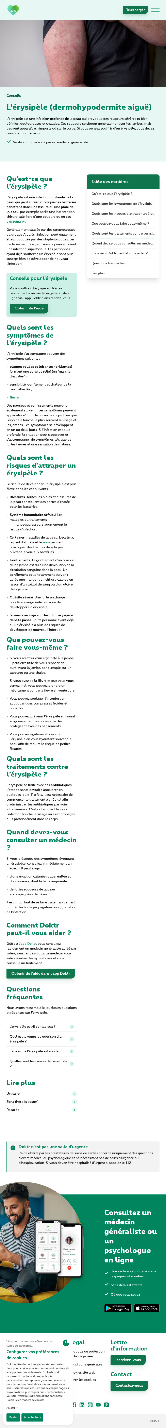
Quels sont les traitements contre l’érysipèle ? (126, 233)
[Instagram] (90, 1404)
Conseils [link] (13, 96)
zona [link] (46, 542)
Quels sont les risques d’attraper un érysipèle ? (126, 213)
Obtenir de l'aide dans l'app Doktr (40, 973)
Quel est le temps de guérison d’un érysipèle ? (37, 1039)
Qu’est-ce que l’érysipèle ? (112, 194)
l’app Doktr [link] (27, 943)
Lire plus (98, 273)
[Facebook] (73, 1404)
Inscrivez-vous (128, 1360)
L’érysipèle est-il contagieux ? (33, 1026)
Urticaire (13, 1093)
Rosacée (12, 1109)
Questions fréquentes (108, 263)
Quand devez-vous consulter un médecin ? (125, 243)
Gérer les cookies (82, 1379)
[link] (13, 10)
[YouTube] (98, 1404)
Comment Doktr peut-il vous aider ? (120, 253)
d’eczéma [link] (13, 221)
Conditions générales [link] (85, 1364)
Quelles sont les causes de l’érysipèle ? (38, 1064)
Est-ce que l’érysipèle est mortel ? (36, 1051)
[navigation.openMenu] (155, 10)
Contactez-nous (129, 1386)
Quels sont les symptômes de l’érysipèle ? (124, 203)
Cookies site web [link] (82, 1372)
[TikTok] (106, 1404)
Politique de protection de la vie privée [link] (87, 1354)
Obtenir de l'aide (29, 308)
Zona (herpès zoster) (22, 1101)
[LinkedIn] (82, 1404)
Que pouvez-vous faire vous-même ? (120, 223)
